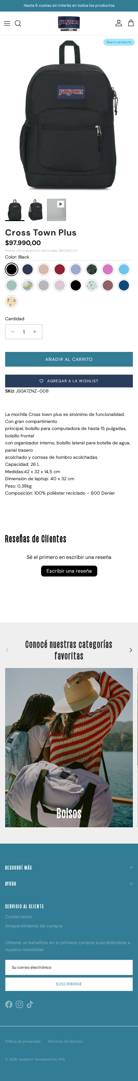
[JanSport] (69, 23)
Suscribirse (69, 984)
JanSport (25, 1059)
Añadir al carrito (69, 359)
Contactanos (18, 916)
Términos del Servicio (65, 1041)
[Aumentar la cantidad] (36, 332)
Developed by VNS (50, 1059)
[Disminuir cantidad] (11, 332)
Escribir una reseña (69, 571)
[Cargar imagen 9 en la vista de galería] (69, 115)
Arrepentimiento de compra (34, 926)
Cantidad (14, 319)
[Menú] (7, 23)
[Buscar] (21, 23)
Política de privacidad (22, 1041)
